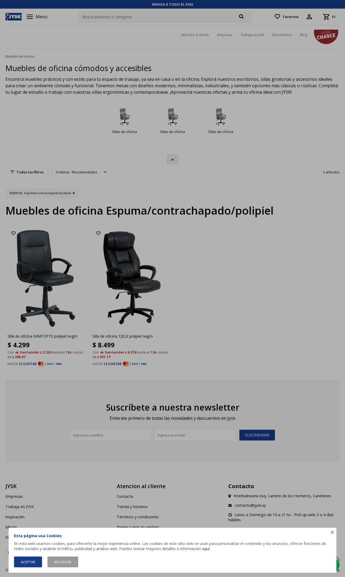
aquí (205, 548)
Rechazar (62, 561)
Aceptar (28, 561)
